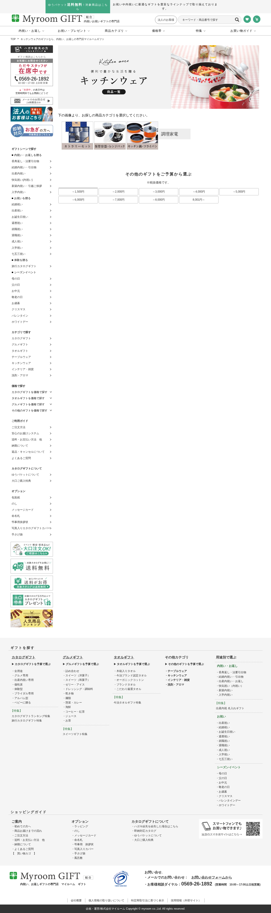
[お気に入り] (247, 19)
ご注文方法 (18, 427)
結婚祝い (17, 204)
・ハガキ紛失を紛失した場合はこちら (154, 826)
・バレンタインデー (228, 800)
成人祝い (17, 241)
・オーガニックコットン (129, 679)
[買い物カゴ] (257, 19)
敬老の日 (17, 297)
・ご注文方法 (20, 835)
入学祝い (17, 247)
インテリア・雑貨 (23, 369)
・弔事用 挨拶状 (83, 844)
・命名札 (77, 839)
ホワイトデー (20, 321)
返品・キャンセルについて (28, 451)
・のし (76, 830)
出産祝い (17, 210)
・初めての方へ (21, 826)
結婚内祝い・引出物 (24, 167)
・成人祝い (223, 750)
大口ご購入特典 (21, 480)
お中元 (16, 290)
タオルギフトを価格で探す (28, 398)
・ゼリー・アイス (74, 684)
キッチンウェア (21, 363)
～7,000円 (118, 199)
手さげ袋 (17, 534)
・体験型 (17, 689)
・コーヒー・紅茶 (74, 711)
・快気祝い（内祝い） (229, 685)
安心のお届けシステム (25, 433)
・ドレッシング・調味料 (78, 689)
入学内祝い (18, 192)
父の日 (16, 284)
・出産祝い (223, 722)
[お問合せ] (32, 72)
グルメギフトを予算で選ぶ (82, 664)
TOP (13, 39)
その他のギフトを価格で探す (29, 410)
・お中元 (221, 782)
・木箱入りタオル (125, 671)
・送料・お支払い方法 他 (28, 839)
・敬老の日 (223, 787)
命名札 (16, 515)
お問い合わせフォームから (211, 877)
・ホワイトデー (225, 805)
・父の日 (221, 778)
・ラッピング (80, 826)
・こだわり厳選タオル (127, 689)
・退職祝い (223, 745)
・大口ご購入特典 (142, 839)
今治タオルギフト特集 (127, 702)
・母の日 (221, 773)
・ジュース (69, 716)
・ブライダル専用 (23, 693)
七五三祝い (18, 253)
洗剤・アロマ (20, 375)
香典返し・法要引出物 (25, 161)
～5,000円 (239, 191)
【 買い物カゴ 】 (24, 853)
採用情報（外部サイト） (186, 900)
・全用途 (17, 671)
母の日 (16, 278)
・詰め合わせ (71, 671)
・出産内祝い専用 (23, 679)
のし (14, 503)
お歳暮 (16, 303)
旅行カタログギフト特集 (27, 720)
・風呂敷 (77, 857)
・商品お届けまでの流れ (27, 830)
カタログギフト (21, 338)
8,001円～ (199, 199)
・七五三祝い (224, 759)
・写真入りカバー (83, 849)
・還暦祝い (223, 736)
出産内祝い (18, 173)
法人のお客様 (166, 19)
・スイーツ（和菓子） (76, 679)
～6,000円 (78, 199)
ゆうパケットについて (25, 474)
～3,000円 (158, 191)
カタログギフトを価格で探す (29, 392)
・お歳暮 (221, 791)
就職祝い (17, 229)
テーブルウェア (21, 357)
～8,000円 (158, 199)
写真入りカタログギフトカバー (31, 528)
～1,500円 (78, 191)
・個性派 (17, 684)
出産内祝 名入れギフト (230, 708)
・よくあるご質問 (23, 849)
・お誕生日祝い (225, 731)
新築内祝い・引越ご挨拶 (27, 186)
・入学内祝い (224, 694)
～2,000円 (118, 191)
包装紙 (16, 497)
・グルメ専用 (20, 675)
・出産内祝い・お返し (229, 681)
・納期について (21, 844)
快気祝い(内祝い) (22, 179)
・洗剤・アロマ (174, 684)
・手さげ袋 (78, 853)
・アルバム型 (20, 698)
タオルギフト (20, 350)
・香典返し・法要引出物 (231, 672)
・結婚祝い (223, 727)
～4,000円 (199, 191)
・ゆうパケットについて (146, 835)
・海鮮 (67, 707)
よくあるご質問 (21, 458)
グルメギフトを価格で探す (28, 404)
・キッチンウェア (176, 675)
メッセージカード (23, 509)
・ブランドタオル (125, 684)
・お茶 (67, 720)
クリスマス (18, 309)
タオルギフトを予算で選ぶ (133, 664)
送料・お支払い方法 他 (27, 439)
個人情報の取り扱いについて (106, 900)
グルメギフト (20, 344)
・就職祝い (223, 740)
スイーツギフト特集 (75, 734)
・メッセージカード (84, 835)
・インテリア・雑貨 (177, 679)
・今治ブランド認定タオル (130, 675)
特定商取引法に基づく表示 (147, 900)
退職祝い (17, 235)
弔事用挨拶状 (20, 522)
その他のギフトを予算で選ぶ (186, 664)
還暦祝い (17, 223)
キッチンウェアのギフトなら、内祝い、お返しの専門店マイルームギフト (62, 39)
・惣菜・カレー (72, 702)
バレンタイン (20, 315)
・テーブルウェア (176, 671)
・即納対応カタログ (143, 830)
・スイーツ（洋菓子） (76, 675)
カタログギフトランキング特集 (31, 716)
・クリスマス (224, 796)
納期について (20, 445)
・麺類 (67, 698)
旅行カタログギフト (24, 266)
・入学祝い (223, 754)
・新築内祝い (224, 690)
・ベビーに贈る (21, 702)
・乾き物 (68, 693)
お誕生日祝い (20, 216)
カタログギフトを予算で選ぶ (33, 664)
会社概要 (76, 900)
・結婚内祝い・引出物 (229, 676)
